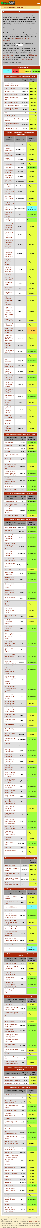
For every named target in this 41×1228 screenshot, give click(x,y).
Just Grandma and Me (11, 102)
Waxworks (8, 949)
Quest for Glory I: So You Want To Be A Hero (10, 774)
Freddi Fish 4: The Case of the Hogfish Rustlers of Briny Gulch (9, 244)
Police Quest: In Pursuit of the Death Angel (9, 761)
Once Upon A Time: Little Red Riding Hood (10, 466)
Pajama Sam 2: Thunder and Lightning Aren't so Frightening (9, 300)
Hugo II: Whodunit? (10, 1077)
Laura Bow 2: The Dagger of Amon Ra (10, 656)
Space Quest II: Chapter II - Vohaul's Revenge (10, 808)
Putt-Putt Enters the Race (8, 345)
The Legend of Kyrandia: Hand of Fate (10, 990)
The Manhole (9, 1195)
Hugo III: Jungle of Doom (12, 1080)
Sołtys (6, 1176)
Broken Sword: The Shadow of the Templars (10, 510)
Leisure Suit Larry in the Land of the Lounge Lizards (10, 703)
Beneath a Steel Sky (11, 501)
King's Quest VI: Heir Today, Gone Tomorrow (10, 643)
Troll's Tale (8, 847)
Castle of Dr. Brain (10, 527)
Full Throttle (8, 1004)
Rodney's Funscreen (11, 1173)
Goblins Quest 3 (9, 459)
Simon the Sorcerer (10, 911)
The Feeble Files (10, 945)
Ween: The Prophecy (11, 489)
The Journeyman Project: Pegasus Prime (10, 1190)
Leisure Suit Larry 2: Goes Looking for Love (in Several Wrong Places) (10, 669)
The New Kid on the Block (12, 128)
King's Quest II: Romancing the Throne (9, 610)
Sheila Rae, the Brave (11, 116)
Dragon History (9, 1126)
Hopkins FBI (8, 1152)
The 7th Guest (9, 1185)
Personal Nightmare (11, 907)
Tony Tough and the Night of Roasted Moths (11, 1199)
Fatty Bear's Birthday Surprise (8, 214)
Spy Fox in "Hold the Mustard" (8, 422)
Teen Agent (8, 1182)
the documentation (26, 59)
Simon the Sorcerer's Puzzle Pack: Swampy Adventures (11, 940)
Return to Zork (9, 1170)
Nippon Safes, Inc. (10, 1167)
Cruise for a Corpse (10, 1110)
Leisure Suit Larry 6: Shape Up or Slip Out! (10, 696)
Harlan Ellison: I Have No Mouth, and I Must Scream (11, 1143)
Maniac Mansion (10, 1021)
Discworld (7, 1118)
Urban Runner (9, 486)
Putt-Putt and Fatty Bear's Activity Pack (9, 377)
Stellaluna (8, 1179)
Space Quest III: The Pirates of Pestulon (9, 814)
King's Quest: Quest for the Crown (9, 649)
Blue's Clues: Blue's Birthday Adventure (9, 198)
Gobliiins (7, 451)
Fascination (8, 445)
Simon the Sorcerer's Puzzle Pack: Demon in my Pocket (11, 922)
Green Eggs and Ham (11, 94)
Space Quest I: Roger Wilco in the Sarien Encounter (10, 801)
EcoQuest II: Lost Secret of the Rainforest (10, 553)
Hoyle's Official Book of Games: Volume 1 (9, 579)
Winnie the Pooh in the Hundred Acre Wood (10, 852)
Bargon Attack (9, 442)
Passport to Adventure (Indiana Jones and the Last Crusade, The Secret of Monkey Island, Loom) (11, 1037)
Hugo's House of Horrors (12, 1083)
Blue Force (8, 1098)
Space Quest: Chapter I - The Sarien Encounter (10, 832)
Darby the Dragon (10, 865)
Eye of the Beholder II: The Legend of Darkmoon (11, 968)
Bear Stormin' (9, 167)
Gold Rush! (8, 569)
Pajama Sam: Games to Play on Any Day (9, 330)
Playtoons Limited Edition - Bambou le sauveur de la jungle (11, 473)
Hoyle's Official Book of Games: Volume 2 (9, 585)
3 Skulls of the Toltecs (11, 1095)
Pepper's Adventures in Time (9, 745)
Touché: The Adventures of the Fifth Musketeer (10, 1209)
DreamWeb (8, 1129)
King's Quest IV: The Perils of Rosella (9, 621)
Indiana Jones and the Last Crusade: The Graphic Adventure (11, 1014)
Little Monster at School (12, 105)
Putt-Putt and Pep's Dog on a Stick (9, 390)
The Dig (7, 1054)
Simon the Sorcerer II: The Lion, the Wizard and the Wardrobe (11, 915)
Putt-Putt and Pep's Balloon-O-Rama (9, 384)
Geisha (7, 448)
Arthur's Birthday (10, 88)
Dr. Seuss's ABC (9, 91)
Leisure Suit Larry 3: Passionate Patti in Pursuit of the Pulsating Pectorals (10, 679)
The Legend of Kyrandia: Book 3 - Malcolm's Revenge (10, 984)
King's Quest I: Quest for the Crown (9, 603)
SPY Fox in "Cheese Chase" (8, 402)
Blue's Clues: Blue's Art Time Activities (9, 191)
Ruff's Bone (8, 113)
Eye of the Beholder (11, 963)
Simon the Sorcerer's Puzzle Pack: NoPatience (11, 933)
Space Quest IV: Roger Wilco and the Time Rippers (10, 821)
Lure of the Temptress (11, 515)
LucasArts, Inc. (32, 1221)
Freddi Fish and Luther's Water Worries (9, 269)
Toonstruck (8, 1204)
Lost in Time (8, 462)
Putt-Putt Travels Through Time (9, 371)
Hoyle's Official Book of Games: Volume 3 (9, 592)
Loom (6, 1019)
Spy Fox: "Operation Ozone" (8, 428)
